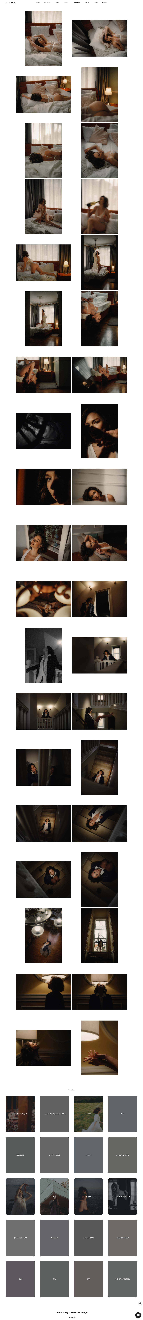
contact (87, 2)
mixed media (77, 2)
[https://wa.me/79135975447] (9, 2)
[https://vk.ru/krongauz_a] (12, 2)
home (37, 2)
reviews (104, 2)
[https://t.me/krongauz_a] (6, 2)
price (96, 2)
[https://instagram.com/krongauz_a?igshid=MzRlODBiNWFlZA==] (14, 2)
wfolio (73, 1317)
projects (66, 2)
